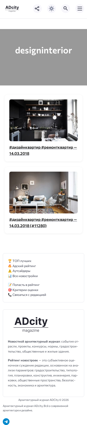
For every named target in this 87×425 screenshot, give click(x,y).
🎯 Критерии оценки (23, 290)
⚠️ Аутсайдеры (19, 271)
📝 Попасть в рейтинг (24, 285)
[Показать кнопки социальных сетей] (37, 8)
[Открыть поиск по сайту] (65, 8)
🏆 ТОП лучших (19, 261)
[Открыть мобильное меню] (79, 8)
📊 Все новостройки (23, 276)
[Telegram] (6, 421)
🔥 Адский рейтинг (22, 266)
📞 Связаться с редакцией (27, 295)
